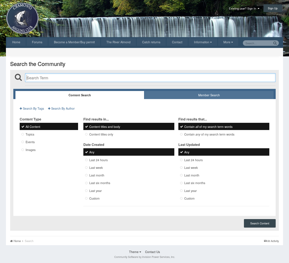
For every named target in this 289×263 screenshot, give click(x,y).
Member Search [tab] (209, 95)
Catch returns (151, 42)
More (226, 42)
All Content (33, 127)
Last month (96, 175)
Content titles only (101, 134)
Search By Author (62, 108)
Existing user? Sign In (243, 8)
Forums (37, 42)
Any (91, 152)
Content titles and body (104, 127)
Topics (30, 134)
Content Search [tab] (80, 95)
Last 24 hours (98, 160)
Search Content (259, 223)
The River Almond (118, 42)
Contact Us (152, 252)
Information (202, 42)
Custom (94, 198)
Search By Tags (33, 108)
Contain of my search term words (208, 127)
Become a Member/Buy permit (74, 42)
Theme (134, 252)
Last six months (99, 183)
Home (16, 42)
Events (30, 142)
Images (31, 150)
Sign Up (273, 8)
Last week (96, 167)
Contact (177, 42)
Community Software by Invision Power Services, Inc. (144, 257)
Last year (95, 191)
